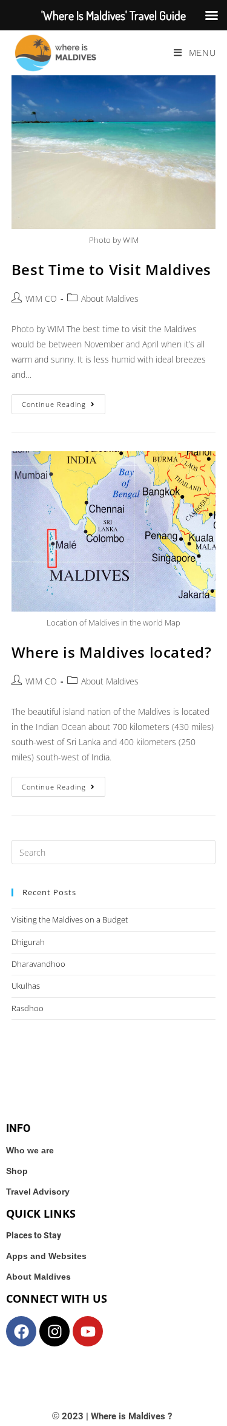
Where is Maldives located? (112, 652)
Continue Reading (63, 401)
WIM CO (41, 298)
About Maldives (110, 298)
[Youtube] (88, 1331)
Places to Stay (33, 1235)
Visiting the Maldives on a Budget (70, 919)
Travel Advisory (38, 1191)
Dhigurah (28, 941)
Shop (17, 1171)
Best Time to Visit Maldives (111, 269)
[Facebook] (21, 1331)
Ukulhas (26, 985)
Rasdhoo (28, 1008)
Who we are (30, 1150)
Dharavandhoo (38, 963)
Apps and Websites (46, 1256)
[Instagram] (54, 1331)
